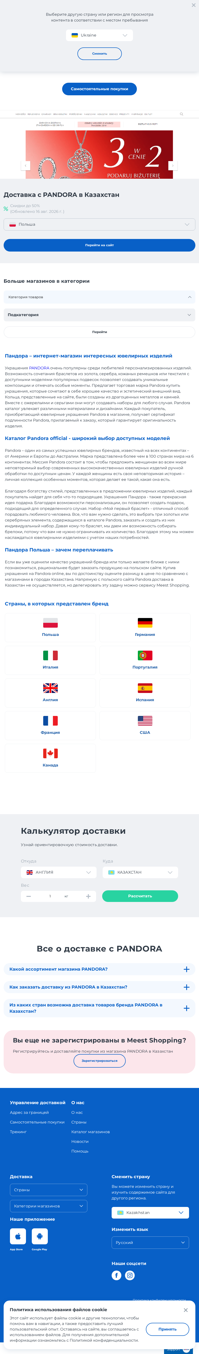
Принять (167, 1329)
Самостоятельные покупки (99, 89)
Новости (80, 1141)
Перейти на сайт (99, 245)
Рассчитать (140, 896)
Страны (79, 1122)
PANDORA (39, 368)
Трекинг (18, 1132)
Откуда (28, 861)
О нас (77, 1112)
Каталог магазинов (90, 1132)
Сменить (99, 53)
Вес (25, 885)
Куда (108, 861)
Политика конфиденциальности (159, 1300)
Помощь (79, 1151)
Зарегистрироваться (99, 1061)
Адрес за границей (29, 1112)
